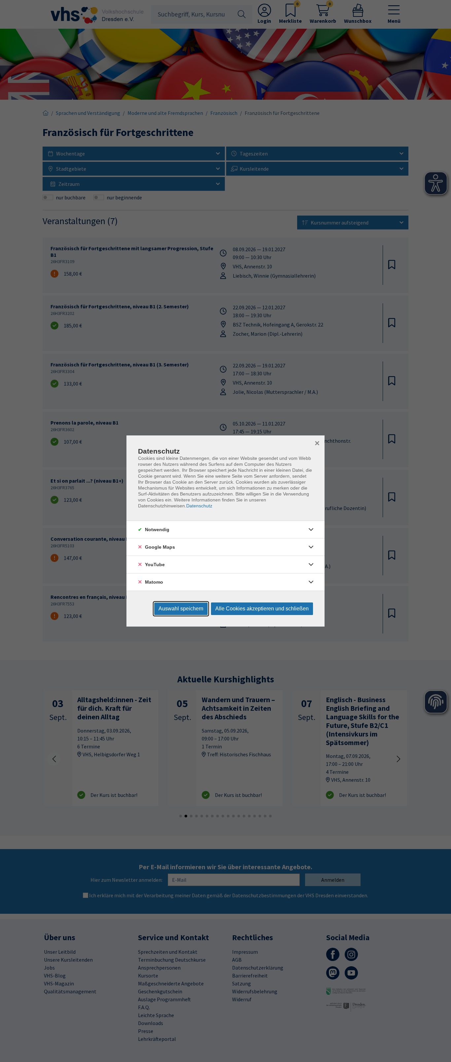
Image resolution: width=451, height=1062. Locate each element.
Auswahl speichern (180, 608)
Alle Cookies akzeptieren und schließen (262, 608)
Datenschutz (199, 505)
